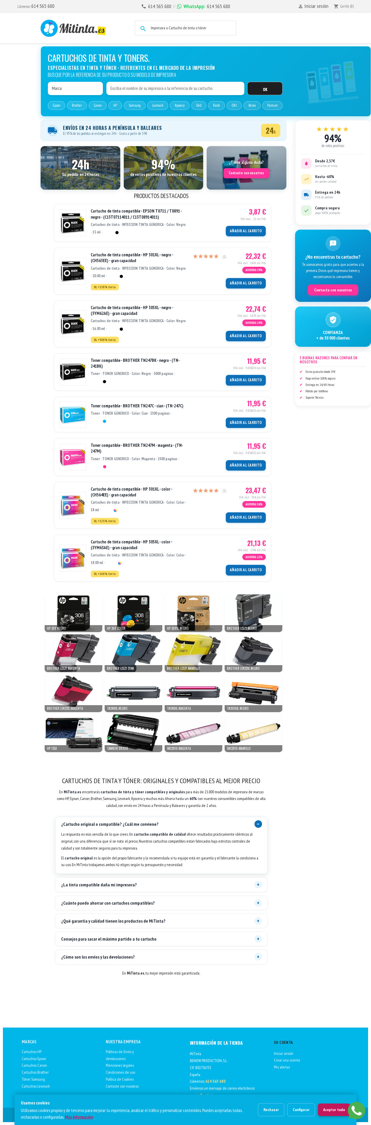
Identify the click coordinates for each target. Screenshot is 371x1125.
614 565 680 (42, 6)
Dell (198, 105)
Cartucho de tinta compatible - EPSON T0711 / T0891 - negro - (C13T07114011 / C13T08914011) (136, 213)
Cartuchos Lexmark (36, 1086)
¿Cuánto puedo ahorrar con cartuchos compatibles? (108, 903)
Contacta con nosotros (333, 290)
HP (115, 105)
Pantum (272, 105)
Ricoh (216, 105)
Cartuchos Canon (34, 1065)
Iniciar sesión (283, 1053)
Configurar (301, 1109)
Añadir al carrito (246, 230)
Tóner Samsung (33, 1079)
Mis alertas (282, 1067)
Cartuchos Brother (35, 1072)
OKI (234, 105)
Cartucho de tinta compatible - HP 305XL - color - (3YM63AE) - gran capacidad (131, 544)
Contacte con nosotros (246, 172)
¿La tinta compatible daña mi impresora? (99, 885)
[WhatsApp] (356, 1110)
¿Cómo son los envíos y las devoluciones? (98, 957)
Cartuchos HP (31, 1051)
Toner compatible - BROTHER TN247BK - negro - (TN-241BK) (135, 363)
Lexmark (157, 105)
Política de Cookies (120, 1079)
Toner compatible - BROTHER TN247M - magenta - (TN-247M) (137, 448)
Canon (98, 105)
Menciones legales (120, 1065)
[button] (80, 168)
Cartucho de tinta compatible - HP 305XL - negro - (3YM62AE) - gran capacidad (132, 310)
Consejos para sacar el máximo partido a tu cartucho (109, 939)
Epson (56, 105)
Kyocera (180, 105)
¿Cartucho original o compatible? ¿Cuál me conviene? (110, 824)
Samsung (135, 105)
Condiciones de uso (120, 1072)
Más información (79, 1117)
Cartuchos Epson (34, 1058)
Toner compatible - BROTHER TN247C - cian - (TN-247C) (137, 406)
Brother (77, 105)
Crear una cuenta (287, 1060)
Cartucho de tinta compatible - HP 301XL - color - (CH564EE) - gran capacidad (131, 492)
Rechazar (271, 1109)
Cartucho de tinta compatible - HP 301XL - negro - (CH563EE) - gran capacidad (132, 257)
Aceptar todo (334, 1109)
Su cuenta (283, 1042)
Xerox (252, 105)
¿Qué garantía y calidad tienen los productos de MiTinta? (113, 921)
